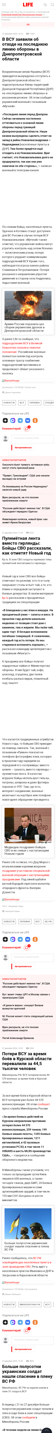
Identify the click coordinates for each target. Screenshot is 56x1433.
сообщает (43, 1104)
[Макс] (13, 420)
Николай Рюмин (12, 911)
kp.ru (5, 598)
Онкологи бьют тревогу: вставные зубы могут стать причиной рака (25, 466)
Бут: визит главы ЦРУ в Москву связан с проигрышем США (26, 996)
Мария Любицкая (13, 1294)
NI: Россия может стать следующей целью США (27, 1018)
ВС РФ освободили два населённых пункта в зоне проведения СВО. (26, 1262)
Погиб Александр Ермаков (18, 1038)
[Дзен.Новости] (5, 420)
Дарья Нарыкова (13, 392)
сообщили (28, 1417)
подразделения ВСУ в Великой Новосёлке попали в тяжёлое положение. (22, 347)
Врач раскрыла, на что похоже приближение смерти (20, 499)
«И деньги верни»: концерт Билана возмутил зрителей (22, 1007)
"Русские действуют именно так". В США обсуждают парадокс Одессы (26, 510)
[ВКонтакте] (28, 420)
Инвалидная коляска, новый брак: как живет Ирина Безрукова (25, 520)
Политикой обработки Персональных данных (21, 14)
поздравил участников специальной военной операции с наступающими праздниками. (26, 875)
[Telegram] (20, 420)
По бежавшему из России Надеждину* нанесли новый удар (25, 488)
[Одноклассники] (35, 420)
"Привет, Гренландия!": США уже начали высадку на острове (25, 477)
